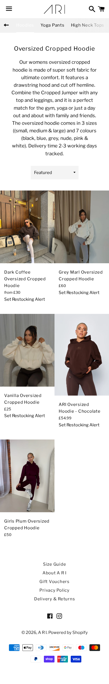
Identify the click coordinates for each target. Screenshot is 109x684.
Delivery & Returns (54, 598)
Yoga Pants (53, 25)
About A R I (54, 572)
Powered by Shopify (68, 632)
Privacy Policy (54, 590)
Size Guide (54, 564)
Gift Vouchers (54, 581)
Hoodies (25, 25)
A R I (42, 632)
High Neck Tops (88, 25)
